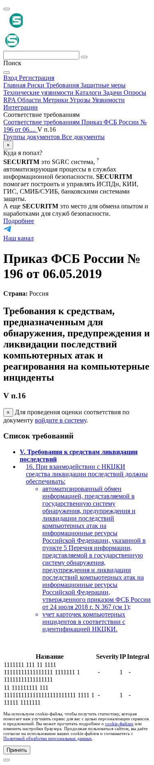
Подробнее (18, 220)
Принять (17, 750)
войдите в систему (60, 420)
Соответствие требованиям (42, 122)
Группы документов (32, 136)
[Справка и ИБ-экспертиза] (6, 760)
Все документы (83, 136)
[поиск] (84, 57)
